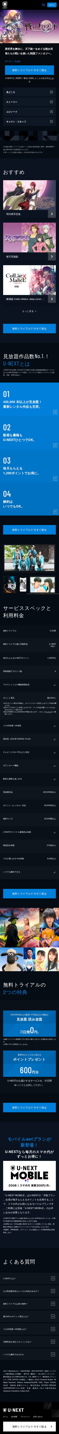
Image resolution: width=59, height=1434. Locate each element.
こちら (49, 712)
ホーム (5, 1416)
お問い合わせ (37, 1416)
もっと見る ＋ (29, 311)
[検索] (43, 5)
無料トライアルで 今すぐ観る (29, 70)
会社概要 (14, 1416)
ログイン (52, 5)
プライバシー (25, 1416)
